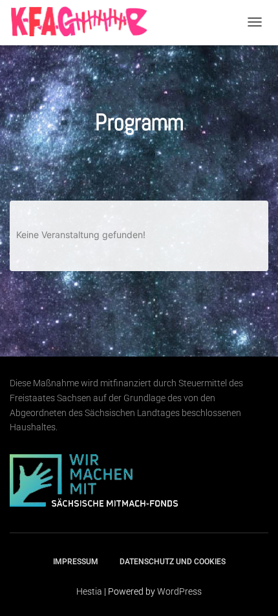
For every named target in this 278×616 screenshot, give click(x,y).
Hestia (89, 591)
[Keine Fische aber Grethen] (81, 21)
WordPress (179, 591)
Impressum (75, 561)
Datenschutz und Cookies (173, 561)
